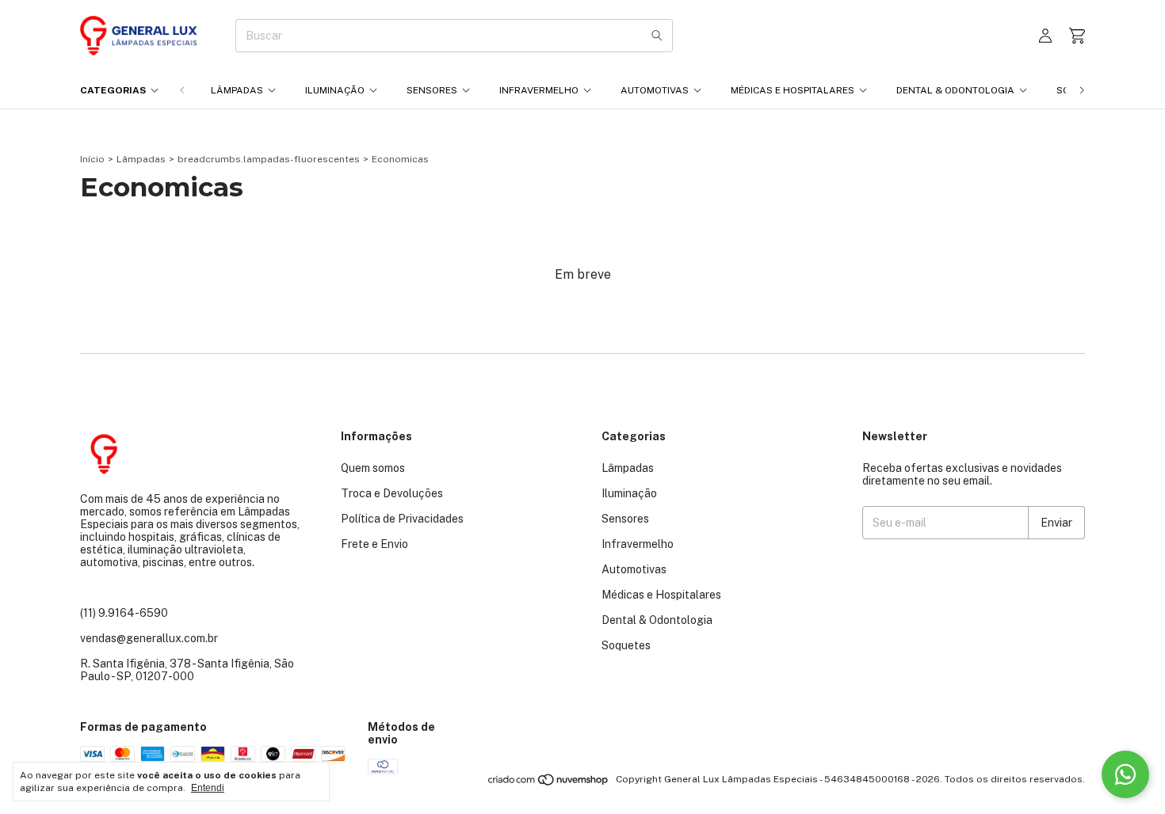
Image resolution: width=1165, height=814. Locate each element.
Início (92, 159)
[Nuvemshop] (548, 783)
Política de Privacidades (402, 518)
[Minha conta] (1045, 36)
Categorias (113, 90)
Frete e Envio (374, 544)
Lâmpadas (237, 90)
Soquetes (626, 645)
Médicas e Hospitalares (792, 90)
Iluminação (335, 90)
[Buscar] (657, 35)
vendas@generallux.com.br (149, 638)
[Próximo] (1082, 90)
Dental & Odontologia (955, 90)
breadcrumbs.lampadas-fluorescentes (269, 159)
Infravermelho (539, 90)
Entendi (207, 787)
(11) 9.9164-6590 (124, 613)
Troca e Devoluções (392, 493)
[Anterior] (182, 90)
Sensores (432, 90)
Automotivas (655, 90)
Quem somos (373, 468)
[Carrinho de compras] (1077, 36)
